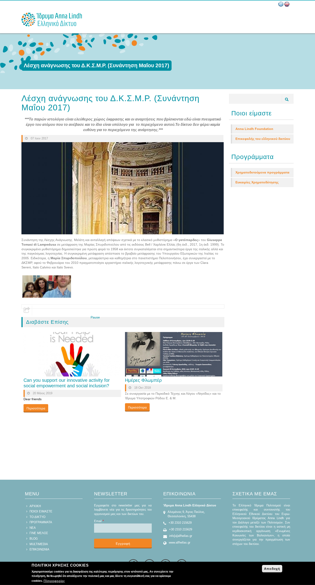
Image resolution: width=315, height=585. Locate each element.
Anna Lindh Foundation (254, 129)
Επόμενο (104, 321)
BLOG (34, 538)
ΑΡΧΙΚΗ (35, 506)
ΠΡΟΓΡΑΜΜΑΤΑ (41, 522)
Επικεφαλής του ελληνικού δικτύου (262, 139)
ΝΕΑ (33, 527)
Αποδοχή (272, 568)
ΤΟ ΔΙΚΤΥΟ (37, 517)
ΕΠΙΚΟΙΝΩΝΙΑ (39, 549)
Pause (95, 317)
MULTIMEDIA (39, 544)
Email (99, 521)
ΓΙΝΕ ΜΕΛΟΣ (39, 533)
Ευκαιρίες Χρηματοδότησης (257, 182)
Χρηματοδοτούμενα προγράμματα (262, 172)
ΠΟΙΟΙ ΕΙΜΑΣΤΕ (41, 511)
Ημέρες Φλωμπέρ (143, 380)
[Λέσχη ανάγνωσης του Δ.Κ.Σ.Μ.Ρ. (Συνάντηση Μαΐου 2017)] (46, 286)
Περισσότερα (36, 408)
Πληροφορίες (54, 581)
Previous (84, 321)
